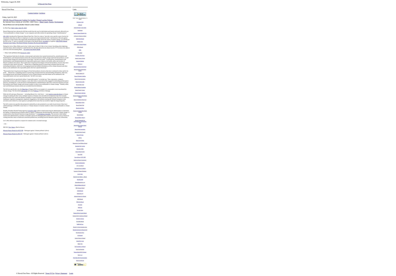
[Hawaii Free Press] (44, 4)
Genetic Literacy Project (80, 58)
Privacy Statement (61, 273)
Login (71, 273)
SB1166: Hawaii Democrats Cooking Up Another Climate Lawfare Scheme (27, 20)
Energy (51, 22)
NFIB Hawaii (80, 199)
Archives (42, 13)
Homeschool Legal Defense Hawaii (80, 143)
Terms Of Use (50, 273)
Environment (59, 22)
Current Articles (33, 13)
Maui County (44, 22)
